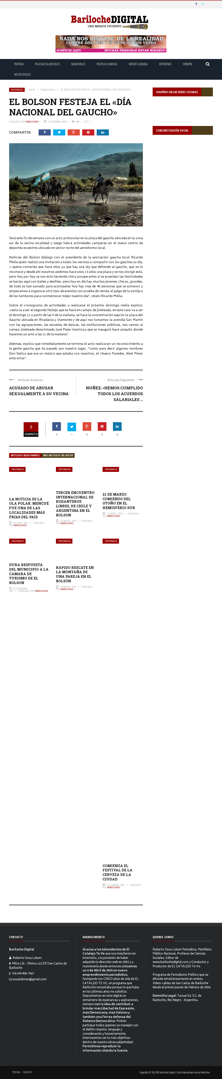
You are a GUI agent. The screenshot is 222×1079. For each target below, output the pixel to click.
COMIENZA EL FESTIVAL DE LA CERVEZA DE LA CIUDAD (117, 872)
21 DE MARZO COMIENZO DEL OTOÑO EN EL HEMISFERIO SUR (119, 501)
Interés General (138, 64)
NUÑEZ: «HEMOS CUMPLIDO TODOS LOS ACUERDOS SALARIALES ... (114, 393)
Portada (19, 64)
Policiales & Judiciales (47, 64)
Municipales (78, 64)
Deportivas (165, 64)
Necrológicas (22, 74)
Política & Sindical (107, 64)
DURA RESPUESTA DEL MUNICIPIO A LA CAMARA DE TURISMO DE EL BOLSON (29, 573)
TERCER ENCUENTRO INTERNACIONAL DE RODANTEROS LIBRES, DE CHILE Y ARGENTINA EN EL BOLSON (75, 503)
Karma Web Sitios (202, 1072)
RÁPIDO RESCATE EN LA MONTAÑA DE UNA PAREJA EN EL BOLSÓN (75, 574)
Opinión (187, 64)
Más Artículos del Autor (58, 455)
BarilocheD (32, 121)
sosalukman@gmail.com (30, 979)
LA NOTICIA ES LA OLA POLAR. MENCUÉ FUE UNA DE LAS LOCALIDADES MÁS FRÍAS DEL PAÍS (29, 508)
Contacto (27, 1072)
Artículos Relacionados (25, 455)
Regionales (17, 89)
